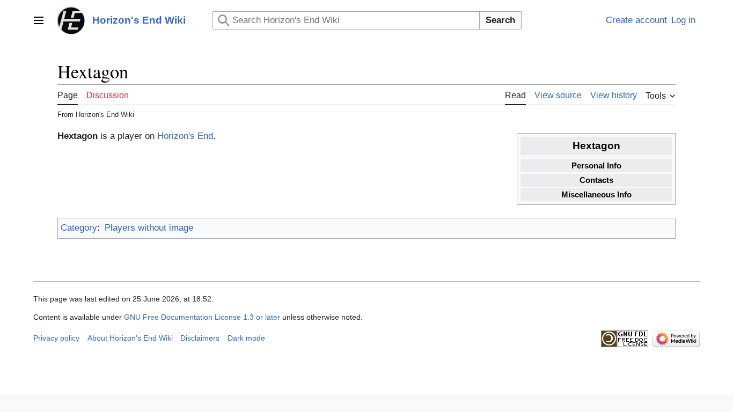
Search (500, 20)
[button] (38, 20)
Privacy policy (56, 338)
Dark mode (246, 338)
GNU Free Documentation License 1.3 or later (202, 317)
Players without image (149, 228)
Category (79, 228)
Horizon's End (185, 136)
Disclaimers (199, 338)
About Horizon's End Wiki (130, 338)
